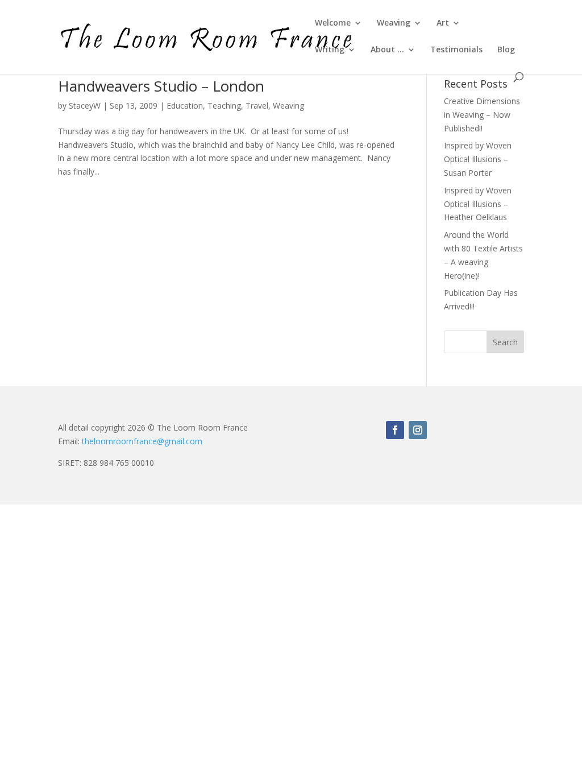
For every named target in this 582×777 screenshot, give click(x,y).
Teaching (224, 105)
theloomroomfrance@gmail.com (142, 441)
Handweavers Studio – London (161, 86)
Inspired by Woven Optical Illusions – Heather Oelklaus (478, 204)
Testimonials (456, 50)
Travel (257, 105)
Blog (506, 50)
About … (387, 50)
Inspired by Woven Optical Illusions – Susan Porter (478, 159)
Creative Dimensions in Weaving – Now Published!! (482, 115)
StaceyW (85, 105)
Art (442, 23)
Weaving (393, 23)
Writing (329, 50)
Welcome (333, 23)
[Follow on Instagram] (418, 430)
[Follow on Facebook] (395, 430)
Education (185, 105)
